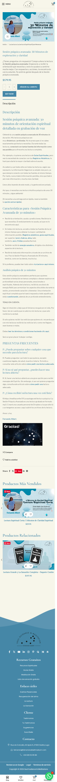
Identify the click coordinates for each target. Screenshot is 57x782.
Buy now (9, 94)
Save (19, 471)
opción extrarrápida (13, 202)
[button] (26, 514)
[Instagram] (28, 651)
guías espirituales (47, 235)
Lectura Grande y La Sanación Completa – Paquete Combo (28, 572)
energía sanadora (27, 245)
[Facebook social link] (9, 471)
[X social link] (13, 471)
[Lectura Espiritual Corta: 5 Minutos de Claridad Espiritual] (28, 503)
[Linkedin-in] (23, 651)
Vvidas (20, 241)
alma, (30, 238)
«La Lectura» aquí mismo (44, 264)
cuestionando (12, 296)
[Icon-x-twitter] (14, 651)
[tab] (9, 103)
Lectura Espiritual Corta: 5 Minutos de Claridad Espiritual (28, 520)
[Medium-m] (42, 651)
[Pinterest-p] (33, 651)
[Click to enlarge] (8, 37)
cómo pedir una (36, 384)
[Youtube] (19, 651)
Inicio (5, 44)
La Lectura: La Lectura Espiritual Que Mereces (25, 44)
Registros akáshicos (31, 235)
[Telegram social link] (27, 471)
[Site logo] (28, 4)
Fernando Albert (9, 419)
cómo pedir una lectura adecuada (40, 364)
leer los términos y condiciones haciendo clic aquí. (28, 331)
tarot (18, 238)
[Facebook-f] (9, 651)
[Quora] (38, 651)
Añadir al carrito (28, 87)
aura (14, 241)
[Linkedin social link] (23, 471)
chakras (23, 238)
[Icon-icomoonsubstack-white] (47, 651)
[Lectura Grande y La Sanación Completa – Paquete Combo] (28, 555)
